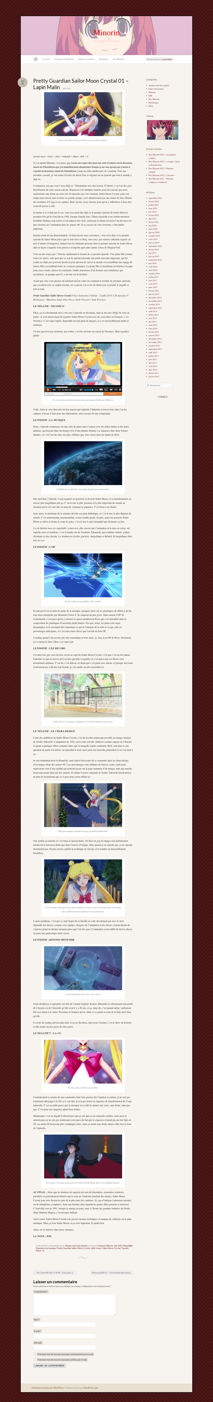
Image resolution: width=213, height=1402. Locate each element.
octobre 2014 (154, 304)
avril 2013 (153, 366)
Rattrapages (154, 102)
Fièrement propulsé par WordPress (48, 1388)
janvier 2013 (154, 376)
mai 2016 (153, 263)
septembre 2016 (155, 259)
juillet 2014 (154, 314)
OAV (150, 95)
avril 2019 (153, 239)
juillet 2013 (154, 355)
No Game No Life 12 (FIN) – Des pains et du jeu (55, 1272)
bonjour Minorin (105, 1245)
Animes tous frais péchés (76, 1245)
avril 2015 (153, 283)
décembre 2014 (155, 297)
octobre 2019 (154, 235)
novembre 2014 (155, 301)
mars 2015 (153, 287)
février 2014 (154, 331)
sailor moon (96, 1248)
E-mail (37, 1331)
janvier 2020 (154, 232)
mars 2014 (153, 328)
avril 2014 (153, 325)
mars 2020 (153, 228)
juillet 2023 (154, 204)
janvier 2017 (154, 256)
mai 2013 (153, 362)
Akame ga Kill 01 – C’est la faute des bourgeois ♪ (112, 1272)
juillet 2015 (154, 277)
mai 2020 (153, 225)
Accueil (46, 59)
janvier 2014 (154, 335)
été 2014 (118, 1245)
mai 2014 (153, 321)
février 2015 (154, 290)
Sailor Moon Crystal (111, 1248)
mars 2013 (153, 369)
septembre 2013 (155, 349)
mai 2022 (153, 211)
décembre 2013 (155, 338)
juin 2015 (153, 280)
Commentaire (41, 1291)
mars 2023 (153, 208)
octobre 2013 (154, 345)
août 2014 (153, 311)
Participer (103, 59)
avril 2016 (153, 266)
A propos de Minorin (64, 59)
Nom (37, 1319)
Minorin (106, 32)
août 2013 (153, 352)
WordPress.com (91, 1388)
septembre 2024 (155, 198)
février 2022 (154, 215)
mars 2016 (153, 270)
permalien (167, 59)
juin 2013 (153, 359)
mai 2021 (153, 218)
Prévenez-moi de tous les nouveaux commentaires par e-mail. (65, 1354)
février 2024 (154, 201)
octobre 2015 (154, 273)
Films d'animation (156, 88)
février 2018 (154, 249)
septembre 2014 (155, 307)
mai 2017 (153, 253)
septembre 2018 (155, 246)
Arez (68, 88)
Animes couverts (86, 59)
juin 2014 (153, 318)
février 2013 (154, 373)
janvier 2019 (154, 242)
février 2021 (154, 222)
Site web (38, 1342)
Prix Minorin (118, 59)
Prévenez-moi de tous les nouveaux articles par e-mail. (62, 1359)
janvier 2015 (154, 294)
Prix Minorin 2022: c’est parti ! (162, 175)
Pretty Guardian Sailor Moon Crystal (73, 1248)
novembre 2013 (155, 342)
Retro (151, 106)
